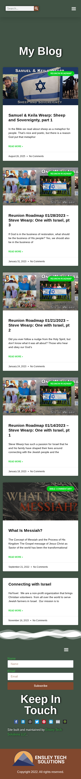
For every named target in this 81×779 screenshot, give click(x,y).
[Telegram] (51, 722)
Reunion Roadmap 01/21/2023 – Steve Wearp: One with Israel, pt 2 (39, 325)
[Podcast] (65, 722)
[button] (73, 8)
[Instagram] (30, 722)
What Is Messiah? (25, 530)
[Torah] (58, 722)
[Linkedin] (23, 722)
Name (12, 658)
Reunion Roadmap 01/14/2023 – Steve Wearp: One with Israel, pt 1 (39, 430)
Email (11, 671)
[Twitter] (37, 722)
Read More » (15, 146)
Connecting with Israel (29, 584)
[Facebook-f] (16, 722)
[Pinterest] (44, 722)
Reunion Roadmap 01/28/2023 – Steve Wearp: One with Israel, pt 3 (39, 220)
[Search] (36, 8)
